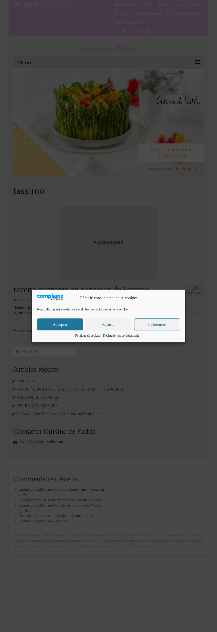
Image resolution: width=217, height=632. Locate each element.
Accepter (60, 324)
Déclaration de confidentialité (121, 336)
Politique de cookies (87, 336)
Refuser (108, 324)
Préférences (156, 324)
